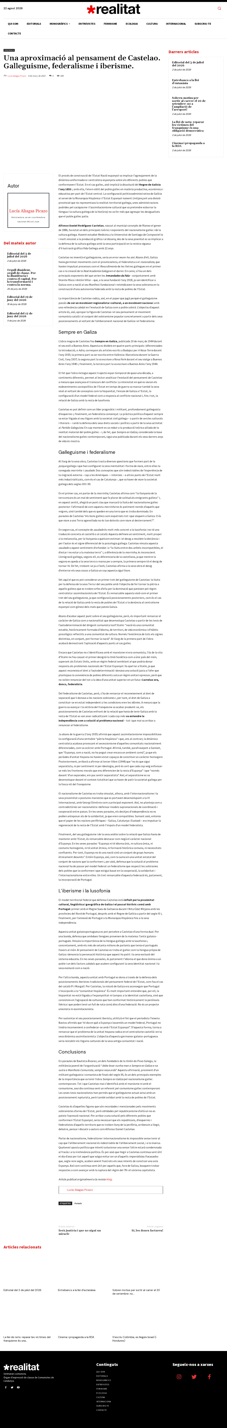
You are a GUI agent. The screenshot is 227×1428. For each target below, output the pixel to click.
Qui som (100, 1372)
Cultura (100, 1397)
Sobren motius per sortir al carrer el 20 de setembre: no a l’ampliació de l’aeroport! (189, 103)
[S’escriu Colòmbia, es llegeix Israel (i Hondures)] (137, 1316)
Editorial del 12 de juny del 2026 (19, 315)
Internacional (104, 1401)
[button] (219, 8)
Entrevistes (102, 1384)
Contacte (101, 1410)
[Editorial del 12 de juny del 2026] (44, 317)
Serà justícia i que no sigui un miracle (80, 1232)
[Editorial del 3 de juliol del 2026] (44, 257)
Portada (78, 1203)
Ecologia (101, 1393)
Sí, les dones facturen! (147, 1230)
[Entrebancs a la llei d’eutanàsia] (83, 1269)
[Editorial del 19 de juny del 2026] (44, 300)
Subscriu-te (102, 1406)
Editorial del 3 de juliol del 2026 (19, 255)
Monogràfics (103, 1380)
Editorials (102, 1376)
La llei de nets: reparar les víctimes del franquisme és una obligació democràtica (188, 126)
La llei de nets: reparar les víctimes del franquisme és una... (27, 1338)
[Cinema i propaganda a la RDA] (83, 1316)
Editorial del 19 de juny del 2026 (19, 298)
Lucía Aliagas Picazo (17, 76)
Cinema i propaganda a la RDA (76, 1337)
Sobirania (9, 50)
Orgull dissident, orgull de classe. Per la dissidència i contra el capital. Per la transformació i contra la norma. (22, 277)
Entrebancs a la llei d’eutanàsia (76, 1290)
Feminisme (101, 1389)
